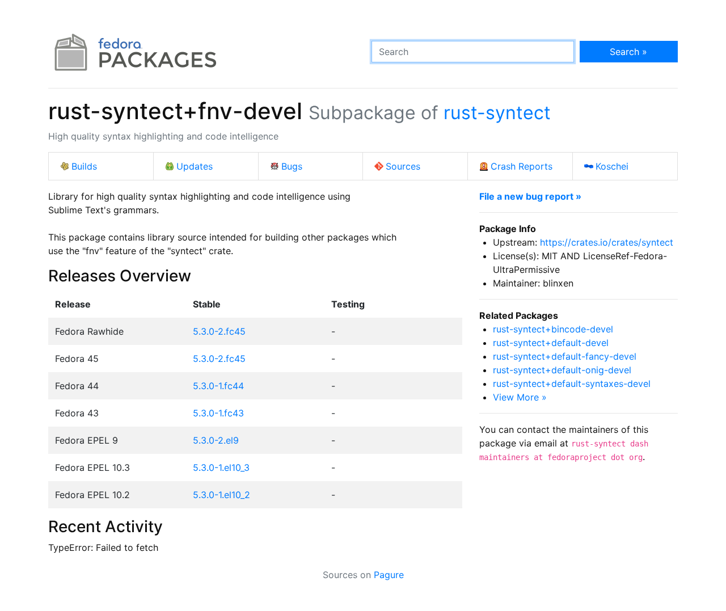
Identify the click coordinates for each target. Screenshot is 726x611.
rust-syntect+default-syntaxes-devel (572, 383)
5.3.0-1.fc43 (218, 413)
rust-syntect (497, 113)
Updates (194, 166)
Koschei (612, 166)
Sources (403, 166)
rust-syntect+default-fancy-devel (564, 356)
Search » (628, 51)
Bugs (291, 166)
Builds (84, 166)
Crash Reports (521, 166)
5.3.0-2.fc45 (219, 331)
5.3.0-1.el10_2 (221, 494)
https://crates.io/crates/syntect (606, 242)
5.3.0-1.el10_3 (221, 467)
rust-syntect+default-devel (551, 342)
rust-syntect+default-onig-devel (562, 370)
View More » (520, 397)
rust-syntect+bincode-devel (553, 329)
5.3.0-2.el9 (216, 440)
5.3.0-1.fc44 (218, 385)
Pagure (389, 574)
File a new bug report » (530, 196)
